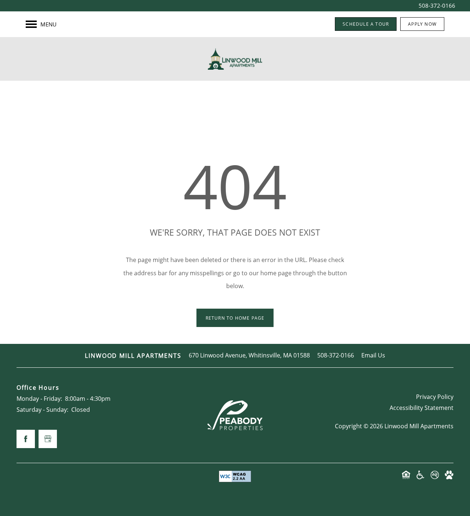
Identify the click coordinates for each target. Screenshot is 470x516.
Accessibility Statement (421, 408)
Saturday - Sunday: (42, 410)
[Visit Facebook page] (26, 439)
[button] (366, 24)
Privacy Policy (434, 397)
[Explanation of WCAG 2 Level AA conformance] (235, 476)
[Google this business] (48, 439)
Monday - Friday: (39, 399)
